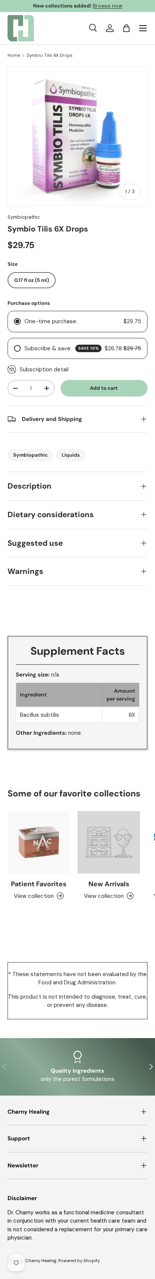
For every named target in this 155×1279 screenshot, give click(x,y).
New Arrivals (108, 883)
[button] (126, 28)
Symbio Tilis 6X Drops (50, 55)
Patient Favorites (39, 883)
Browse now (107, 6)
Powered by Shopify (79, 1260)
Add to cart (104, 388)
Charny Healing (40, 1260)
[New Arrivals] (109, 842)
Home (14, 55)
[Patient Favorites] (39, 842)
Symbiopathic (24, 217)
